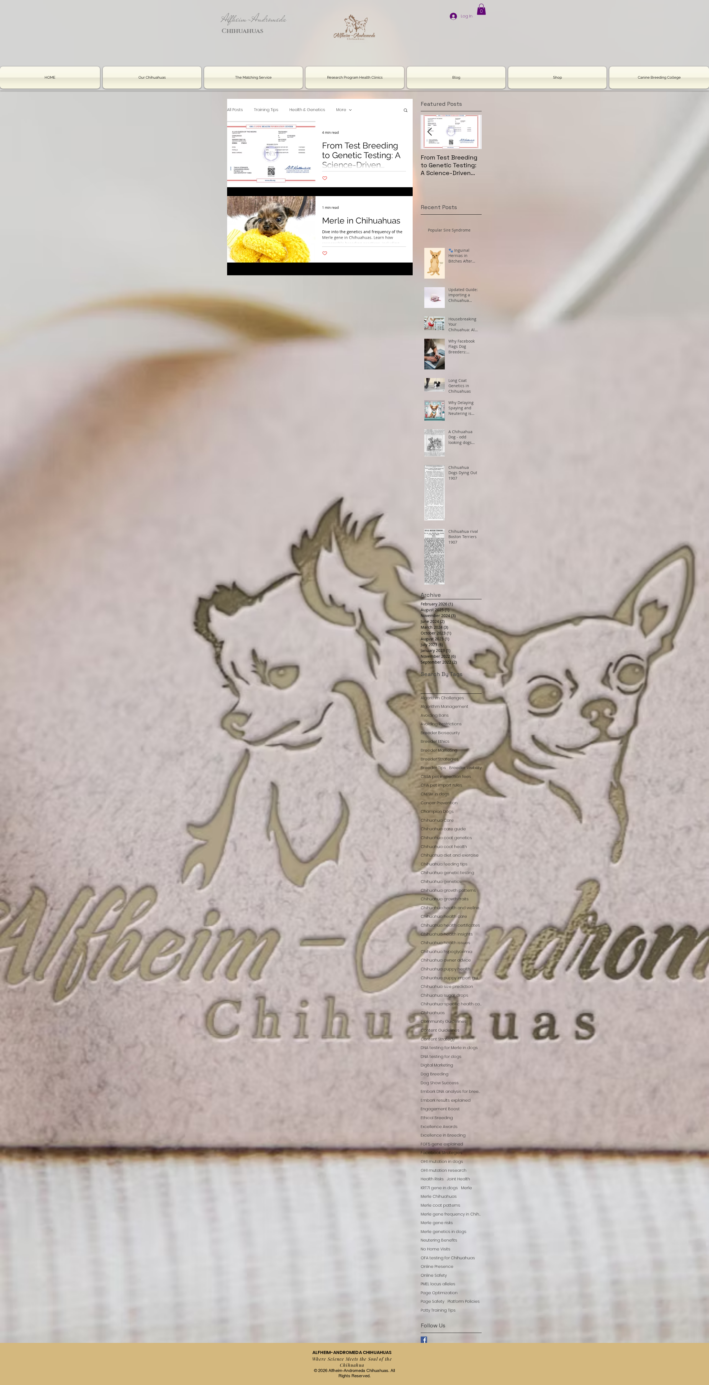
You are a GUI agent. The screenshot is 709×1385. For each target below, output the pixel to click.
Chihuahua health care (444, 916)
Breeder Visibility (465, 767)
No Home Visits (435, 1249)
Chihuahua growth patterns (448, 890)
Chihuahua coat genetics (446, 838)
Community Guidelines (443, 1021)
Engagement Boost (440, 1109)
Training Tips (266, 109)
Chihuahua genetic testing (447, 872)
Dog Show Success (440, 1083)
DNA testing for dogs (441, 1056)
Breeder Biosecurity (440, 733)
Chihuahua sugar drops (444, 995)
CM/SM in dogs (435, 794)
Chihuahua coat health (444, 846)
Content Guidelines (440, 1030)
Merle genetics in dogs (443, 1231)
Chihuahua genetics (441, 881)
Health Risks (432, 1179)
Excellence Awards (439, 1126)
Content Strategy (438, 1039)
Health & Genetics (307, 109)
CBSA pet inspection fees (446, 776)
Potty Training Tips (438, 1310)
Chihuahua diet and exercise (450, 855)
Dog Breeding (434, 1074)
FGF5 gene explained (442, 1144)
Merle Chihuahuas (439, 1196)
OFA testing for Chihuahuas (448, 1258)
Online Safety (434, 1275)
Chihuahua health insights (447, 934)
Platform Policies (464, 1301)
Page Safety (432, 1301)
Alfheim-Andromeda (254, 19)
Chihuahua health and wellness (451, 908)
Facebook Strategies (441, 1152)
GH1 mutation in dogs (442, 1161)
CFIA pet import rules (441, 785)
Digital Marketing (437, 1065)
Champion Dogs (437, 811)
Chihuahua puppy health (445, 969)
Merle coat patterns (440, 1205)
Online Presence (437, 1266)
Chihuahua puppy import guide (451, 978)
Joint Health (458, 1179)
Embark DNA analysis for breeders (451, 1091)
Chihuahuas (433, 1013)
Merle (466, 1188)
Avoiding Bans (435, 715)
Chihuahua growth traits (445, 899)
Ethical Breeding (437, 1118)
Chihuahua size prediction (447, 986)
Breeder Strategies (440, 759)
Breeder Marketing (439, 750)
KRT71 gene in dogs (439, 1188)
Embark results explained (446, 1100)
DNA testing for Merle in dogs (449, 1047)
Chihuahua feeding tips (444, 864)
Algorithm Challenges (442, 698)
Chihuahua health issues (445, 942)
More (341, 109)
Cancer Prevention (439, 803)
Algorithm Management (444, 706)
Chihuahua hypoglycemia (446, 951)
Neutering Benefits (439, 1240)
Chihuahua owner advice (446, 960)
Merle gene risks (437, 1222)
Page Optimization (439, 1293)
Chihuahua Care (437, 820)
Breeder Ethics (435, 741)
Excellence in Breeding (443, 1135)
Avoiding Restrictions (441, 724)
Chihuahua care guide (443, 829)
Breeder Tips (433, 767)
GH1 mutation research (443, 1170)
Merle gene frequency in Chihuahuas (451, 1214)
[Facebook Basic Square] (424, 1340)
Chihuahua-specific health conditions (451, 1004)
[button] (481, 9)
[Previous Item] (429, 132)
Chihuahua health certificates (450, 925)
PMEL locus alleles (438, 1284)
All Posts (235, 109)
